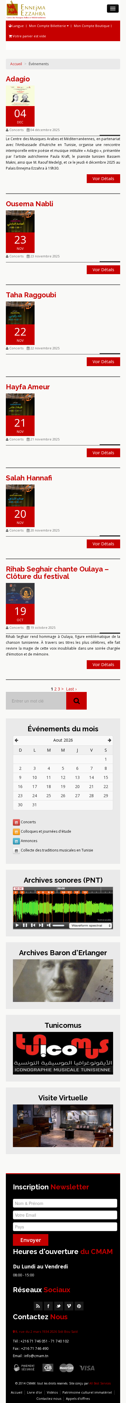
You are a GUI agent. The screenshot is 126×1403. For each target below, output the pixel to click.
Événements (39, 63)
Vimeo (68, 1306)
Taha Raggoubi (31, 295)
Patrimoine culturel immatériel (87, 1392)
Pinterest (79, 1306)
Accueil (16, 63)
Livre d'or (34, 1392)
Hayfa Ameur (28, 387)
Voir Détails (103, 178)
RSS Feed (38, 1306)
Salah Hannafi (29, 478)
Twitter (58, 1306)
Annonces (29, 840)
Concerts (28, 821)
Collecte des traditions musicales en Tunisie (57, 850)
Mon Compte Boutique (92, 26)
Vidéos (52, 1392)
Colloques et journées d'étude (46, 831)
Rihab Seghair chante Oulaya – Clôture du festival (57, 573)
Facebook (48, 1306)
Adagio (18, 79)
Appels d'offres (78, 1398)
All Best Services (100, 1383)
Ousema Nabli (29, 204)
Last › (71, 689)
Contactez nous (48, 1398)
